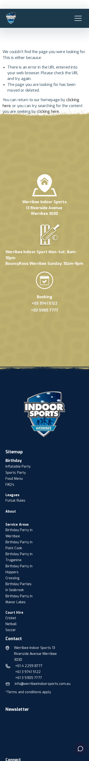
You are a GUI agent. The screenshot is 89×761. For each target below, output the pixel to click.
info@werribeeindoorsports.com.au (42, 684)
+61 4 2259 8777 (28, 666)
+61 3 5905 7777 (28, 678)
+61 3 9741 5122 (28, 672)
